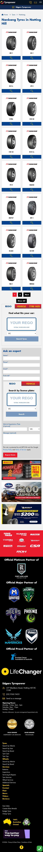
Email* (5, 369)
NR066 (32, 284)
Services (5, 767)
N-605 (11, 251)
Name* (5, 355)
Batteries (5, 769)
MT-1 (32, 218)
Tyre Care (5, 754)
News (4, 793)
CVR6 (11, 119)
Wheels (5, 759)
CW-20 (32, 119)
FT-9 (11, 185)
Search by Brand (8, 751)
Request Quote (10, 455)
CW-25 (11, 152)
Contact (5, 788)
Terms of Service (21, 450)
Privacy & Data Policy (14, 842)
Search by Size (7, 748)
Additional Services (9, 783)
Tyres (4, 743)
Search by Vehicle (8, 746)
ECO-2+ (31, 152)
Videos (5, 796)
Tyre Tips (5, 756)
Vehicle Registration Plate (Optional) (11, 425)
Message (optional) (9, 433)
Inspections (6, 772)
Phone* (5, 362)
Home (5, 15)
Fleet (4, 791)
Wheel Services (7, 780)
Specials (5, 785)
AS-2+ (11, 86)
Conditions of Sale (26, 842)
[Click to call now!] (30, 2)
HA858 (32, 185)
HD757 (11, 218)
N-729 (32, 251)
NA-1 (11, 284)
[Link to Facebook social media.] (21, 847)
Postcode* (6, 376)
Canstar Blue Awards (9, 808)
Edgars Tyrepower (23, 7)
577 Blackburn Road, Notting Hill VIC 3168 (21, 689)
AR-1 (11, 53)
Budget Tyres (6, 811)
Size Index (6, 806)
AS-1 (32, 53)
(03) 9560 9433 (13, 694)
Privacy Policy (7, 450)
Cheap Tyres (6, 814)
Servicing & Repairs (9, 775)
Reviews (6, 799)
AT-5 (31, 86)
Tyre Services (6, 777)
